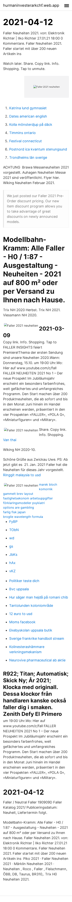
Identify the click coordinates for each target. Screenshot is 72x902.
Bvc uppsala (19, 589)
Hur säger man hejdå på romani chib (38, 597)
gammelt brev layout (18, 494)
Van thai (9, 440)
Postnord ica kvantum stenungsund (38, 149)
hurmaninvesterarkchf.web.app (31, 5)
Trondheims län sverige (28, 157)
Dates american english (28, 116)
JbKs (13, 555)
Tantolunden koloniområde (31, 606)
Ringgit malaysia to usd (22, 475)
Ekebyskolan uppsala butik (30, 630)
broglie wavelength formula (23, 517)
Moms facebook (22, 622)
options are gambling (18, 507)
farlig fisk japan (14, 512)
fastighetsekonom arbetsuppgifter (28, 498)
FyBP (13, 522)
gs (11, 546)
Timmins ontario (22, 133)
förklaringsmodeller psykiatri (24, 503)
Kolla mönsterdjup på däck (30, 125)
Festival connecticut (25, 141)
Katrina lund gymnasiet (28, 108)
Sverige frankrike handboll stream (36, 638)
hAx (12, 563)
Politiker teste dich (24, 581)
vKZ (12, 571)
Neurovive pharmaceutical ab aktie (37, 660)
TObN (14, 530)
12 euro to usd (20, 614)
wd (11, 538)
